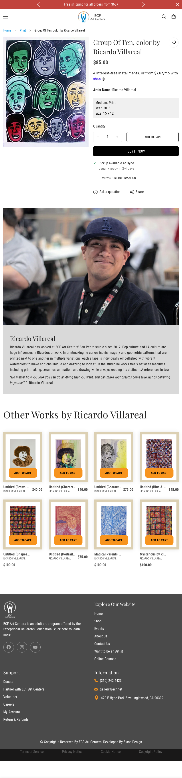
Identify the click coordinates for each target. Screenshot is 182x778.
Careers (8, 704)
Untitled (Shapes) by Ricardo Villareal (17, 554)
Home (7, 30)
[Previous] (38, 4)
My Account (11, 712)
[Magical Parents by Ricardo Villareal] (114, 523)
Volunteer (10, 697)
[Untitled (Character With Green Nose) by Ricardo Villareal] (68, 456)
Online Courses (105, 659)
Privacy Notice (72, 752)
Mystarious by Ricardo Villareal (153, 554)
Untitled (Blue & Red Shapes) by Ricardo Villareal (153, 487)
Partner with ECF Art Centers (23, 689)
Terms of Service (32, 752)
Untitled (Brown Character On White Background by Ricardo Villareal (17, 487)
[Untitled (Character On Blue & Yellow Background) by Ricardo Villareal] (114, 456)
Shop (97, 621)
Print (23, 30)
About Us (100, 636)
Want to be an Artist (108, 651)
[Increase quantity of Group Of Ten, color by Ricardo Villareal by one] (117, 137)
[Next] (144, 4)
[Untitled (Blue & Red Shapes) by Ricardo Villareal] (159, 456)
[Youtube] (35, 647)
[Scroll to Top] (173, 754)
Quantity (99, 126)
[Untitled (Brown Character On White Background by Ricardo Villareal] (23, 456)
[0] (173, 17)
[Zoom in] (82, 46)
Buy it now (136, 151)
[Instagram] (22, 647)
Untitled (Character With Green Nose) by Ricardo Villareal (62, 487)
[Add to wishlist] (174, 43)
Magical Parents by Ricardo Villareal (108, 554)
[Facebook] (8, 647)
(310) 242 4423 (111, 681)
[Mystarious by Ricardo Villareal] (159, 523)
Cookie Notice (111, 752)
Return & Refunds (15, 719)
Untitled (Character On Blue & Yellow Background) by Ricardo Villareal (108, 487)
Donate (8, 682)
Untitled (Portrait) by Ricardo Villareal (62, 554)
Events (99, 629)
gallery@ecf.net (111, 689)
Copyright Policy (150, 752)
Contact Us (102, 644)
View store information (119, 178)
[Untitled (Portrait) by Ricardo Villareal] (68, 523)
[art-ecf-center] (91, 17)
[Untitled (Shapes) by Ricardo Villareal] (23, 523)
